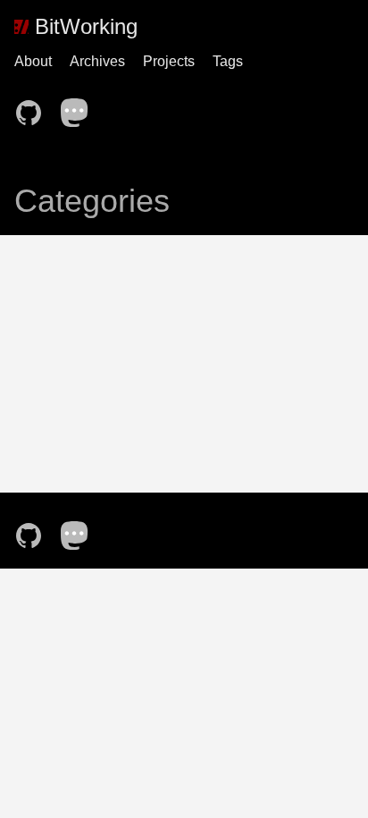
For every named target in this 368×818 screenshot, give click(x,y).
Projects (169, 61)
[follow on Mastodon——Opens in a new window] (80, 107)
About (33, 61)
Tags (228, 61)
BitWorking (83, 26)
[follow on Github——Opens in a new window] (34, 107)
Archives (97, 61)
